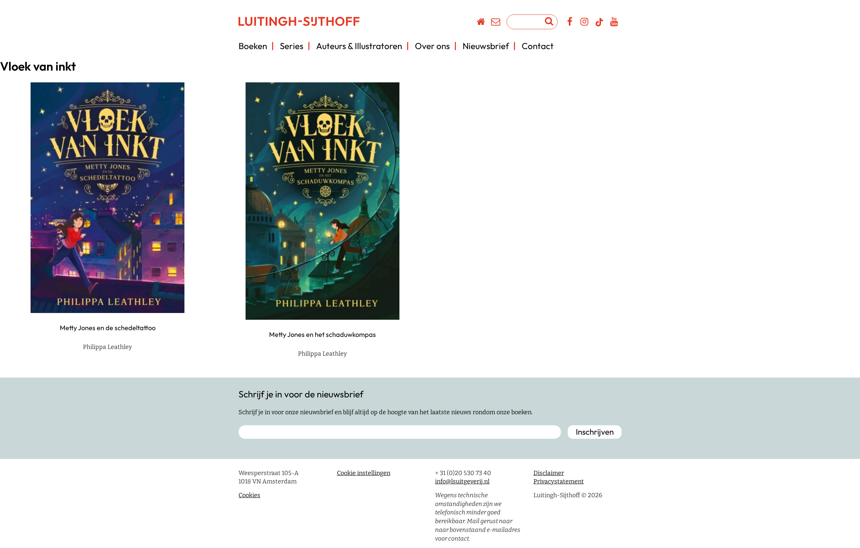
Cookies (249, 495)
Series (291, 45)
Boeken (253, 45)
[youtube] (614, 23)
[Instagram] (585, 23)
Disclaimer (548, 473)
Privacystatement (558, 481)
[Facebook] (570, 23)
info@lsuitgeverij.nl (462, 481)
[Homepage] (481, 23)
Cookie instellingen (363, 473)
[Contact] (496, 23)
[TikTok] (599, 25)
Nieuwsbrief (486, 45)
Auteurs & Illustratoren (359, 45)
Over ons (432, 45)
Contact (538, 45)
